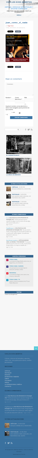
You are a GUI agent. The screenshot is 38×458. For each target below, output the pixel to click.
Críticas (7, 371)
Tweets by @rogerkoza (11, 294)
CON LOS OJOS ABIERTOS (19, 2)
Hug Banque (9, 228)
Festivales (8, 373)
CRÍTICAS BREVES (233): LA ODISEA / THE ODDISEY (17, 241)
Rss (31, 129)
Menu (19, 15)
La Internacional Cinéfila (13, 384)
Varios (7, 382)
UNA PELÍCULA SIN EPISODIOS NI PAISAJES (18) (16, 229)
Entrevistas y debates (12, 376)
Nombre (8, 97)
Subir (36, 348)
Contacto (8, 386)
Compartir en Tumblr (18, 31)
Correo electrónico (18, 98)
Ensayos (7, 374)
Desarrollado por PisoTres (19, 454)
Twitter (28, 129)
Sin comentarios (21, 27)
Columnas (8, 380)
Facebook (26, 129)
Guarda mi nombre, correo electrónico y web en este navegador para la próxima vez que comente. (17, 107)
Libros (7, 378)
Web (25, 97)
